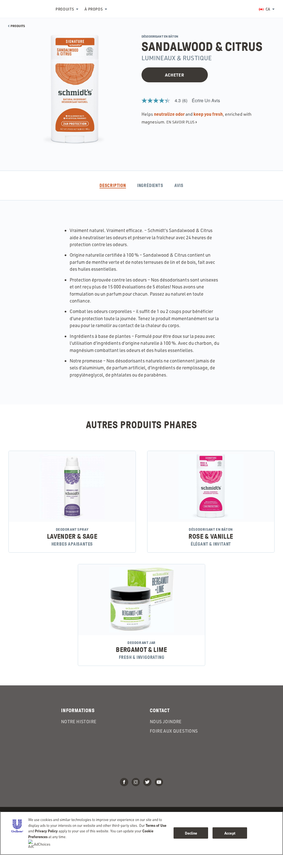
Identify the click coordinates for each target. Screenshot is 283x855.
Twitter (147, 782)
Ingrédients (150, 185)
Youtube (159, 782)
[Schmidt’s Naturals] (27, 9)
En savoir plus (181, 122)
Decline (191, 832)
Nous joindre (166, 721)
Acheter (174, 75)
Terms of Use (156, 825)
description (112, 185)
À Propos (94, 9)
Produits (65, 9)
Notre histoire (78, 721)
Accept (229, 832)
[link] (167, 100)
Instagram (136, 782)
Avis (179, 185)
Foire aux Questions (174, 731)
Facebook (124, 782)
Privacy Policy (46, 830)
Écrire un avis (206, 100)
